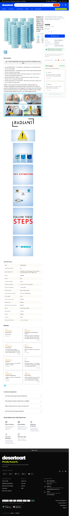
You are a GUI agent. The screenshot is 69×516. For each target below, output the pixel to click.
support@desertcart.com (53, 489)
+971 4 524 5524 (50, 494)
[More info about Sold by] (63, 40)
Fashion (27, 9)
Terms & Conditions (61, 500)
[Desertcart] (7, 5)
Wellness (4, 9)
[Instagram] (59, 471)
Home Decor (11, 9)
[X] (62, 471)
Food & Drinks (20, 9)
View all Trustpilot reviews (55, 94)
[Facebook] (65, 471)
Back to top (34, 450)
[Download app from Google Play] (7, 506)
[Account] (62, 5)
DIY (32, 9)
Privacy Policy (62, 503)
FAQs (65, 508)
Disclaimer (63, 505)
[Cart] (65, 5)
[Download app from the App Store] (17, 506)
